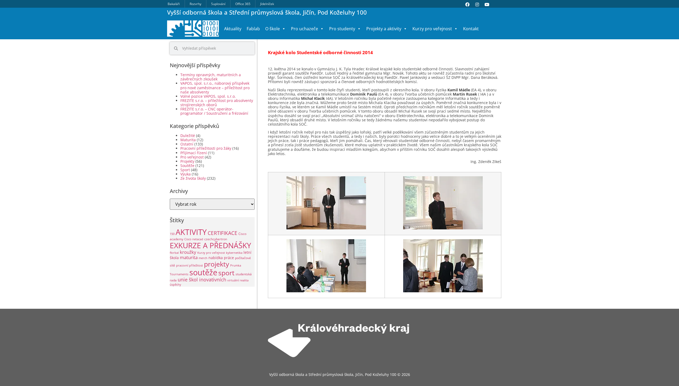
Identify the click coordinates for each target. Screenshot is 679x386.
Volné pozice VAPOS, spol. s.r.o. (208, 96)
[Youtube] (487, 4)
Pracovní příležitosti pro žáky (205, 148)
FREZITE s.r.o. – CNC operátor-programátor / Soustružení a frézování (214, 111)
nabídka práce (221, 257)
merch (203, 258)
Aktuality (232, 29)
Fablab (253, 29)
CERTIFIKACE (222, 233)
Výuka (185, 174)
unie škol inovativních (202, 279)
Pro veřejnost (192, 157)
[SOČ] (326, 228)
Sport (185, 169)
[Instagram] (477, 4)
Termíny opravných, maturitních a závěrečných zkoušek (210, 77)
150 (172, 234)
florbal (174, 253)
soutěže (203, 272)
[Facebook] (467, 4)
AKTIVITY (191, 232)
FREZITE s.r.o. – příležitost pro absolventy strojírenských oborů (216, 102)
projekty (216, 263)
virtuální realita (238, 280)
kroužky (188, 252)
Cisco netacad (193, 239)
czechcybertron (215, 239)
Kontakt (471, 29)
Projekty (187, 161)
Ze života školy (193, 178)
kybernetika (234, 253)
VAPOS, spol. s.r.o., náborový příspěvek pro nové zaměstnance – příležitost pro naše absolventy (215, 87)
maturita (189, 257)
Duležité (187, 135)
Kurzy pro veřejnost (211, 253)
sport (226, 272)
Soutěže (187, 165)
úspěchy (175, 284)
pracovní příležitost (189, 265)
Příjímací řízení (193, 152)
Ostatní (186, 144)
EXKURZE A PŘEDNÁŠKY (210, 245)
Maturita (188, 139)
